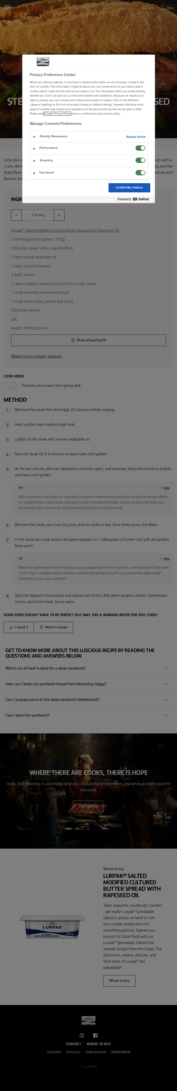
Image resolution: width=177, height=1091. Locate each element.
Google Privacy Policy (57, 113)
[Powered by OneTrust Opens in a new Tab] (135, 199)
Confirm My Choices (129, 187)
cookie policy (89, 113)
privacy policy (111, 113)
